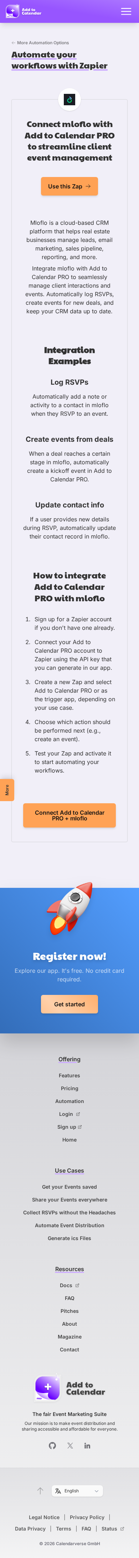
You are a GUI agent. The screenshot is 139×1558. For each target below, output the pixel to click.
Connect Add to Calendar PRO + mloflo (69, 815)
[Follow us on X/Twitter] (70, 1445)
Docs (67, 1285)
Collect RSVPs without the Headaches (69, 1212)
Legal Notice (44, 1517)
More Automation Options (43, 42)
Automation (69, 1101)
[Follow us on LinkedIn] (87, 1445)
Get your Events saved (69, 1187)
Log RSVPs (69, 382)
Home (69, 1140)
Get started (69, 1004)
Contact (69, 1349)
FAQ (69, 1298)
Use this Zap (65, 186)
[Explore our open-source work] (52, 1446)
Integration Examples (69, 354)
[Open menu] (126, 11)
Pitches (70, 1311)
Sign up (66, 1127)
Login (66, 1114)
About (69, 1324)
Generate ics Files (69, 1238)
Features (69, 1075)
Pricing (69, 1088)
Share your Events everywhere (69, 1200)
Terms (63, 1529)
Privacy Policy (87, 1517)
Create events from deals (69, 439)
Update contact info (69, 505)
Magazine (70, 1337)
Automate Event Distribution (69, 1225)
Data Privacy (30, 1529)
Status (110, 1529)
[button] (40, 1491)
